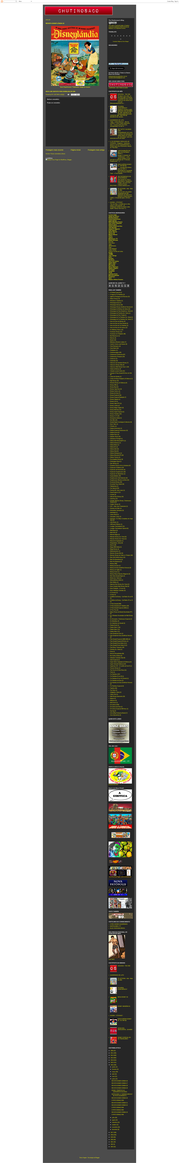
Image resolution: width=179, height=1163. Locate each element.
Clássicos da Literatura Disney (118, 362)
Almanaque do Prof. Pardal (117, 315)
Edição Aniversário (115, 428)
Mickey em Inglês (115, 569)
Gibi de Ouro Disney (115, 496)
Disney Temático (114, 414)
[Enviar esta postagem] (68, 94)
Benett (112, 340)
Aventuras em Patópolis (116, 334)
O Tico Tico (113, 610)
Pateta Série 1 (114, 627)
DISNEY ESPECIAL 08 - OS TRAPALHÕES (124, 1038)
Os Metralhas (113, 621)
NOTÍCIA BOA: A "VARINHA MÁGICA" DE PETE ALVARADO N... (122, 1094)
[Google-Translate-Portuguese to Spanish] (120, 40)
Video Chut (113, 694)
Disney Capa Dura (115, 389)
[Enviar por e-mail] (72, 95)
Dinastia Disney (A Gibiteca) (117, 382)
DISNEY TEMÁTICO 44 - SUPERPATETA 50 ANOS (119, 1091)
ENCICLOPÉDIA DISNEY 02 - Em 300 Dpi (125, 1019)
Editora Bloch (113, 445)
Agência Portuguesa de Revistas (119, 296)
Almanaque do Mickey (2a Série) (119, 309)
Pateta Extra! (113, 625)
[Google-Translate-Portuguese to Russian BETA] (129, 36)
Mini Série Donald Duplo (116, 576)
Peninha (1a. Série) (115, 649)
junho (113, 1079)
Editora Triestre (114, 457)
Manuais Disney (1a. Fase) (117, 536)
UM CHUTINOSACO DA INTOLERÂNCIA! (124, 177)
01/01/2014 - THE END (124, 94)
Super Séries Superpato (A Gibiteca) (120, 662)
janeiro (114, 1067)
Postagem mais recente (54, 150)
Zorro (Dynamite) (114, 715)
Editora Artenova (114, 442)
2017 (112, 1132)
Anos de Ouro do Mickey (117, 321)
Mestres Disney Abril (115, 553)
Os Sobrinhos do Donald (116, 623)
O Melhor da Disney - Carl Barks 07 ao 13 (121, 600)
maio (113, 1076)
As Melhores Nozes (115, 329)
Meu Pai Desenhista (115, 559)
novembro (115, 1127)
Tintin (111, 672)
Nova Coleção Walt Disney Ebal (118, 586)
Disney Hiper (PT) (115, 403)
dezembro (115, 1129)
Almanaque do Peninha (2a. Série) (119, 313)
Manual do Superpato (116, 541)
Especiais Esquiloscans (116, 471)
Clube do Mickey (114, 369)
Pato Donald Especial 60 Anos (118, 641)
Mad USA (112, 532)
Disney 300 (113, 385)
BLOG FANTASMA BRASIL (117, 928)
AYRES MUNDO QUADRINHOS (119, 924)
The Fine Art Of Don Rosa (117, 670)
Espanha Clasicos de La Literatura (119, 465)
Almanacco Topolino (115, 300)
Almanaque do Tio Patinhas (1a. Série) (120, 317)
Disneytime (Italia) (115, 418)
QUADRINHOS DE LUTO (117, 120)
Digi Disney (113, 380)
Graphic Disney (114, 504)
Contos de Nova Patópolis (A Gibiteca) (120, 378)
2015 (112, 1062)
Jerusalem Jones (114, 516)
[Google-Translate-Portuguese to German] (117, 36)
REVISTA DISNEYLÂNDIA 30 (120, 1098)
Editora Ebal (113, 451)
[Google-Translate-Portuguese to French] (114, 36)
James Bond (113, 514)
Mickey (112, 563)
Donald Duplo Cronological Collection (120, 422)
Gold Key (112, 498)
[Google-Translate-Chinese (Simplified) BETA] (111, 36)
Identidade (113, 512)
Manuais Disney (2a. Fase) (117, 538)
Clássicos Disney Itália (116, 364)
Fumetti (112, 494)
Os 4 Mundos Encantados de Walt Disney (121, 615)
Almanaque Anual (115, 302)
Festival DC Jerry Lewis (116, 490)
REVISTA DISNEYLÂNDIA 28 (120, 1085)
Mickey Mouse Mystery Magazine (119, 574)
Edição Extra (113, 432)
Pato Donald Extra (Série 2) (117, 643)
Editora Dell (113, 449)
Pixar (111, 651)
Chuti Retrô (113, 348)
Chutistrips (113, 360)
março (114, 1071)
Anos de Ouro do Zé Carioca (117, 327)
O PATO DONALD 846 (118, 1107)
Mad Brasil (113, 530)
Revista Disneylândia (115, 653)
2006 (112, 1050)
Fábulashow (113, 486)
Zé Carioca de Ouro (115, 706)
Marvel (112, 545)
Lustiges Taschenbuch (116, 526)
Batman (112, 338)
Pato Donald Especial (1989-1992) (119, 639)
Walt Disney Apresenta (116, 696)
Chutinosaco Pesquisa (116, 356)
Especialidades (114, 476)
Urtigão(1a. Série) (115, 692)
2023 (112, 1146)
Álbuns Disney (114, 298)
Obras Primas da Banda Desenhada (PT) (121, 612)
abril (113, 1074)
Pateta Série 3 (114, 631)
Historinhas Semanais (116, 510)
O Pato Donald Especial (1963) (118, 608)
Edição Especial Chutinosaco (118, 430)
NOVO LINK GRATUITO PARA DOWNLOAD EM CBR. (61, 91)
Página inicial (76, 150)
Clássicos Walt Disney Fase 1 (118, 367)
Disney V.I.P (113, 416)
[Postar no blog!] (73, 95)
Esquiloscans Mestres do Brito (118, 480)
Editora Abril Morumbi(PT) (117, 440)
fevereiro (114, 1069)
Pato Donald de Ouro (115, 633)
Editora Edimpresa (115, 453)
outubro (114, 1124)
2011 (112, 1053)
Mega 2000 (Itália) (115, 547)
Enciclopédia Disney (115, 459)
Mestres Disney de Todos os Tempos (120, 555)
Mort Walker (113, 582)
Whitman (112, 700)
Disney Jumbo (114, 405)
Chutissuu (113, 358)
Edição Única (113, 434)
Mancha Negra (114, 534)
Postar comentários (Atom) (58, 153)
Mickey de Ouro (114, 565)
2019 (112, 1137)
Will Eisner (113, 702)
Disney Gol (113, 401)
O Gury (112, 594)
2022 (112, 1144)
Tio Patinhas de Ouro (116, 680)
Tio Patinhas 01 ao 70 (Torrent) (118, 678)
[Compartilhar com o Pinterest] (79, 95)
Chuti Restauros (114, 346)
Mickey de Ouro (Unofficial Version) (119, 567)
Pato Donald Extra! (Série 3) (117, 645)
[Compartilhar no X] (75, 95)
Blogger (97, 1157)
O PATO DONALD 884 (118, 1110)
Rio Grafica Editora (115, 655)
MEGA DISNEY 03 (123, 997)
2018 (112, 1134)
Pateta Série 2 (114, 629)
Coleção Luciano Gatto (116, 371)
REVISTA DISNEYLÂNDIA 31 (120, 1102)
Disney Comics (114, 391)
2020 (112, 1139)
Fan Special (113, 488)
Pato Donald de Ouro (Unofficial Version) (121, 635)
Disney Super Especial (116, 411)
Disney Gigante (114, 399)
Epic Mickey (113, 463)
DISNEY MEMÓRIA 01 (124, 1006)
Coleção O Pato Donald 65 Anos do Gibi (121, 373)
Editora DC (113, 447)
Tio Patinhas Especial (116, 686)
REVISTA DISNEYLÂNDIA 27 (120, 1083)
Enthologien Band (115, 461)
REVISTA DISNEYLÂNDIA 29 (120, 1088)
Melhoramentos (114, 551)
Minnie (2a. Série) (115, 578)
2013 (112, 1057)
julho (113, 1117)
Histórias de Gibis (115, 508)
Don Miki (112, 420)
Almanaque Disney (115, 304)
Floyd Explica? (114, 492)
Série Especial (114, 659)
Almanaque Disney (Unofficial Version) (120, 307)
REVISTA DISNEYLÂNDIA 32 (120, 1105)
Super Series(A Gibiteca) (116, 664)
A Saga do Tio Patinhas (116, 294)
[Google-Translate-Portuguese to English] (126, 36)
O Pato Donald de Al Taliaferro (118, 605)
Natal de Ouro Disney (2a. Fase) (119, 584)
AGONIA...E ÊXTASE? (116, 202)
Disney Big (113, 387)
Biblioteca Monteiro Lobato (117, 342)
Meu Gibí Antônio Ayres (116, 557)
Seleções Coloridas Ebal (116, 657)
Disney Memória (114, 409)
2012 (112, 1055)
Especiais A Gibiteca (115, 467)
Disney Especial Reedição (117, 397)
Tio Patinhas (113, 674)
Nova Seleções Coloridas (117, 590)
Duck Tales (113, 424)
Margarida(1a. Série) (115, 543)
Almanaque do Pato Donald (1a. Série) (120, 311)
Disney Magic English (116, 407)
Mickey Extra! (114, 572)
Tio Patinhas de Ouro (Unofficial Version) (121, 682)
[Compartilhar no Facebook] (77, 95)
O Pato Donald (114, 603)
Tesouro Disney (114, 668)
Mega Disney (113, 549)
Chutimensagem (114, 352)
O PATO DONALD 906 (118, 1114)
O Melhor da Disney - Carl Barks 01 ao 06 (121, 596)
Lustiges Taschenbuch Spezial (118, 528)
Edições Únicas (114, 436)
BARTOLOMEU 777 (115, 926)
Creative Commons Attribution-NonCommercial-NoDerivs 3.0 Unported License (119, 27)
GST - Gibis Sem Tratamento (118, 506)
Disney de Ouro (114, 393)
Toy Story (112, 690)
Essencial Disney (115, 482)
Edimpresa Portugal (115, 438)
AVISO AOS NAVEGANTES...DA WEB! (125, 1028)
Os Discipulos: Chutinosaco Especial (120, 619)
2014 (112, 1060)
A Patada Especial (115, 292)
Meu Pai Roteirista (115, 561)
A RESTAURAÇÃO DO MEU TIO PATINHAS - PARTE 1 (124, 152)
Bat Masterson (114, 336)
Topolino (112, 688)
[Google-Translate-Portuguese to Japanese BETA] (123, 36)
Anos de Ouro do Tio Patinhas (118, 325)
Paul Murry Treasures (116, 647)
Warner (112, 698)
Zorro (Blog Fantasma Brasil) (118, 713)
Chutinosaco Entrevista (116, 354)
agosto (114, 1120)
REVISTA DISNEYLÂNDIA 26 (120, 1081)
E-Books (112, 426)
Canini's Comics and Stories (117, 344)
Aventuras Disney (115, 331)
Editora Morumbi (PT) (116, 455)
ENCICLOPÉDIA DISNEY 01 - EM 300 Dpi (125, 165)
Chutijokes (113, 350)
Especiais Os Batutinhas (117, 474)
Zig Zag (112, 711)
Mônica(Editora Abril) (115, 580)
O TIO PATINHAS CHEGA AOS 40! (119, 141)
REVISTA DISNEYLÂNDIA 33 (120, 1112)
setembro (114, 1122)
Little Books (113, 522)
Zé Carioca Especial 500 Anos (118, 708)
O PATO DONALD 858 (118, 1100)
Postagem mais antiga (96, 150)
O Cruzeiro (113, 592)
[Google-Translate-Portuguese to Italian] (120, 36)
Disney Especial (114, 395)
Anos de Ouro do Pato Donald (118, 323)
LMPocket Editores (115, 524)
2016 (112, 1065)
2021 (112, 1142)
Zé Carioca (113, 704)
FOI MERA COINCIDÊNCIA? (122, 107)
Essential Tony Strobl (116, 484)
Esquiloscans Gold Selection (118, 478)
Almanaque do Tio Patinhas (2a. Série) (120, 319)
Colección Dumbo (115, 376)
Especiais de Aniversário (116, 469)
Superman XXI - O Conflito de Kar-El (120, 666)
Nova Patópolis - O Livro (116, 588)
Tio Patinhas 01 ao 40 (116, 676)
